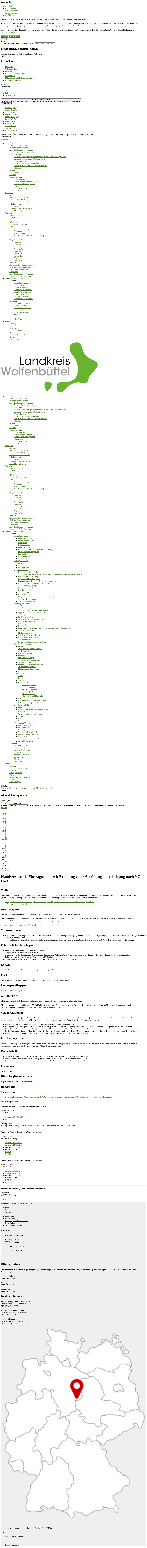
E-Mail (8, 1119)
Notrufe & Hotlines (21, 312)
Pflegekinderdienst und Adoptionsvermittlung (36, 597)
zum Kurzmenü (11, 13)
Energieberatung (28, 687)
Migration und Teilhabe (27, 667)
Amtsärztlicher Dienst (26, 622)
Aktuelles (9, 143)
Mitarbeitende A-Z (16, 215)
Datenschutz (10, 1218)
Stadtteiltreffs (23, 592)
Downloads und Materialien (33, 696)
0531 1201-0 (13, 1143)
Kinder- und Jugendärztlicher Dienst (32, 642)
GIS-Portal (18, 319)
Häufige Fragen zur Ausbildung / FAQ (29, 236)
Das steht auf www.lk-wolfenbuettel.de (29, 163)
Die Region (22, 730)
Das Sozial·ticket (20, 161)
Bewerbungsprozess (21, 231)
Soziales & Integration (22, 292)
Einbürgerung (27, 608)
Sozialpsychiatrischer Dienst (29, 635)
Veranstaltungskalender (18, 148)
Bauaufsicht (22, 543)
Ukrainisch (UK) (11, 130)
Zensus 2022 (14, 337)
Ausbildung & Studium (23, 233)
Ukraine (12, 175)
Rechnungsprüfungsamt (18, 269)
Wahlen (12, 332)
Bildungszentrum (24, 567)
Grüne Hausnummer (30, 689)
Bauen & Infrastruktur (22, 283)
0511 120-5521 (14, 1117)
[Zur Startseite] (49, 392)
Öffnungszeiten (11, 69)
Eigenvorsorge (19, 179)
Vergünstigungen (24, 662)
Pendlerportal (23, 721)
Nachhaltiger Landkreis (18, 197)
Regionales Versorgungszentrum (30, 664)
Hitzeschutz (18, 186)
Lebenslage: (5, 803)
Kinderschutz (23, 594)
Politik (7, 321)
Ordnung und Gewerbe (27, 615)
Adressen (29, 54)
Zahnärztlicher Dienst (26, 631)
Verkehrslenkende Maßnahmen (30, 714)
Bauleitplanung (24, 547)
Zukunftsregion (15, 339)
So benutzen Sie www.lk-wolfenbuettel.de (30, 166)
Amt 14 (17, 258)
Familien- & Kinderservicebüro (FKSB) (33, 583)
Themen (12, 281)
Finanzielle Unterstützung (28, 576)
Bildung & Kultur (21, 285)
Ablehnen (5, 36)
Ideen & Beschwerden (22, 308)
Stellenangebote (15, 172)
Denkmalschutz (24, 545)
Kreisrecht (13, 272)
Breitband (22, 554)
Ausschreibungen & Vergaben (21, 150)
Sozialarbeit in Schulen (27, 599)
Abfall (20, 676)
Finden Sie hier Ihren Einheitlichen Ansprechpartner (21, 925)
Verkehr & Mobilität (22, 296)
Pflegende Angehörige (31, 660)
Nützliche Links (28, 694)
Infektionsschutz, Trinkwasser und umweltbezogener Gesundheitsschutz (46, 628)
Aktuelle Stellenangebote (15, 73)
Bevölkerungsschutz (26, 617)
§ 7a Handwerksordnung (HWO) (13, 990)
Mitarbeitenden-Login (13, 1225)
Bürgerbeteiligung (21, 310)
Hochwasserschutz (21, 188)
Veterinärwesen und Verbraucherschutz (33, 619)
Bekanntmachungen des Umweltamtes (33, 703)
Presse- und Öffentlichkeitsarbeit (22, 276)
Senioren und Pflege (26, 658)
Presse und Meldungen (18, 145)
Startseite (8, 91)
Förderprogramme (21, 317)
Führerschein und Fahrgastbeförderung (20, 78)
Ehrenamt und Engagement (28, 669)
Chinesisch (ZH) (11, 112)
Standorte (9, 67)
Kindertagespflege (29, 585)
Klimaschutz (10, 76)
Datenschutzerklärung (9, 32)
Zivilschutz (18, 190)
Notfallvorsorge (15, 177)
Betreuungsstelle (24, 624)
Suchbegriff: (6, 801)
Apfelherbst (22, 737)
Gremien (12, 328)
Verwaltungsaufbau (16, 240)
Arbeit (20, 671)
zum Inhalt (9, 6)
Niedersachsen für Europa (19, 335)
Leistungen (13, 301)
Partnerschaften (15, 206)
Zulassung (9, 71)
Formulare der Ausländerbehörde (35, 610)
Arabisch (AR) (11, 110)
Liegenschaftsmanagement (28, 552)
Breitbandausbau (24, 727)
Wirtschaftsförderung (26, 725)
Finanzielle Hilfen (25, 653)
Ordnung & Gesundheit (23, 290)
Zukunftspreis (27, 691)
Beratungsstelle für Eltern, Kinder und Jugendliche (38, 581)
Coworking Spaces (25, 741)
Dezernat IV (18, 249)
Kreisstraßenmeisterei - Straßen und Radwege (36, 549)
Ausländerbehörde (25, 606)
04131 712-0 (13, 1145)
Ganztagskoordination (26, 601)
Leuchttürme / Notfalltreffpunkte (26, 181)
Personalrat (18, 260)
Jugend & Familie (21, 287)
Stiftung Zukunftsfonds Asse (20, 208)
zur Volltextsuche (12, 15)
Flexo (20, 718)
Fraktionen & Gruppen (18, 326)
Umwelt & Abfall (20, 294)
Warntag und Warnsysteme (24, 184)
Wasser (21, 698)
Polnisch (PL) (10, 121)
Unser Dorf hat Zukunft (27, 556)
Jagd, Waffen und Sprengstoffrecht (31, 612)
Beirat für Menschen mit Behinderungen (29, 159)
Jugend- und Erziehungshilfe (29, 579)
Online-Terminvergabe (18, 224)
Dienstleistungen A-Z (13, 80)
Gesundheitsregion (25, 640)
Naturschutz (22, 680)
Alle (7, 870)
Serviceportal (10, 95)
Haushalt (12, 263)
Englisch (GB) (10, 114)
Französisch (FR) (12, 117)
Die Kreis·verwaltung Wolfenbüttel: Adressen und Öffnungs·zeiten (40, 157)
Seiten (21, 54)
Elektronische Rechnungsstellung (22, 265)
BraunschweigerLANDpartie (29, 734)
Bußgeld (21, 712)
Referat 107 (18, 256)
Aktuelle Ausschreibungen (24, 152)
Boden (20, 678)
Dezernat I (18, 242)
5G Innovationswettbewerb (28, 739)
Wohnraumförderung (26, 540)
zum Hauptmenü (11, 8)
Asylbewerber (23, 651)
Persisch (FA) (10, 119)
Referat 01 (18, 254)
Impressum (9, 1216)
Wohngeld (22, 655)
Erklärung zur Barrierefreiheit (16, 1221)
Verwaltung (9, 213)
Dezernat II (18, 245)
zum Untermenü (11, 11)
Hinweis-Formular (12, 1223)
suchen (4, 808)
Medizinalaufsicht (25, 633)
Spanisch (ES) (10, 126)
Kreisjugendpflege (25, 590)
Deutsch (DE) (10, 108)
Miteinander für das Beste (19, 202)
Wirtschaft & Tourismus (23, 299)
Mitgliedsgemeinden (17, 204)
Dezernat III (18, 247)
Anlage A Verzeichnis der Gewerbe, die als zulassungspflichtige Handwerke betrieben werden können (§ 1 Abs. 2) (50, 902)
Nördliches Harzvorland (27, 732)
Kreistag (12, 323)
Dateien (39, 54)
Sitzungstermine (15, 330)
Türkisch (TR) (10, 128)
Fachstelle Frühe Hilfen (27, 588)
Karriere (12, 226)
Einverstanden (14, 36)
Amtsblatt (13, 170)
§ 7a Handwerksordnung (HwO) (17, 904)
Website (8, 1154)
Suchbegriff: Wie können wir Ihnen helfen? (18, 43)
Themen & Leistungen (14, 278)
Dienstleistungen (9, 54)
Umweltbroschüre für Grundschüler (32, 700)
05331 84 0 (17, 1246)
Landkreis (9, 193)
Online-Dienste (20, 305)
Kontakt (12, 217)
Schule (20, 563)
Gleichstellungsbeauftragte (19, 267)
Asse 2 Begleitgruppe (17, 211)
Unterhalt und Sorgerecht (28, 572)
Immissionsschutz (25, 538)
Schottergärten (23, 558)
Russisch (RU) (11, 123)
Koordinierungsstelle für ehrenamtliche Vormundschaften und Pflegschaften (52, 574)
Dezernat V (18, 251)
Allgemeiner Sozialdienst (28, 637)
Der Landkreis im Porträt (19, 199)
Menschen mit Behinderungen (30, 649)
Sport (20, 565)
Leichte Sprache (11, 93)
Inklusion (17, 168)
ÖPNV (20, 716)
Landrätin (13, 195)
